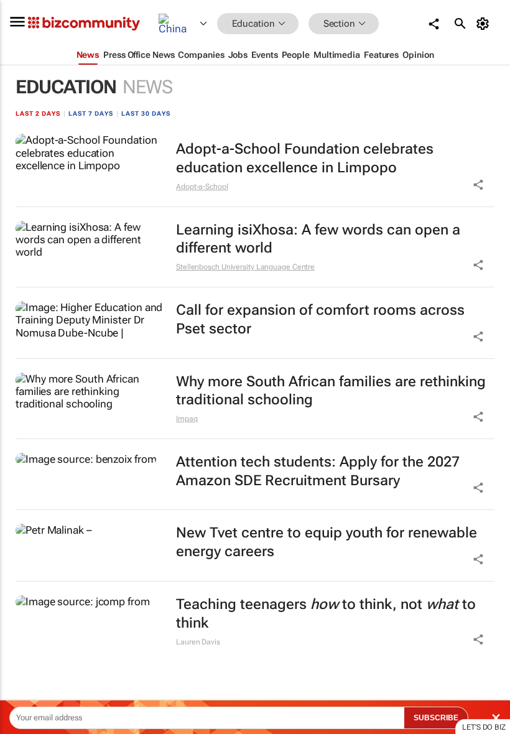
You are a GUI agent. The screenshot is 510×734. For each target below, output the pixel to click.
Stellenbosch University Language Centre (245, 266)
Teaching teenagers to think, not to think (326, 613)
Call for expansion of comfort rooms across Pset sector (320, 319)
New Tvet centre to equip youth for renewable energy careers (326, 542)
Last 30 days (145, 113)
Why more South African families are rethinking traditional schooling (331, 391)
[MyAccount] (484, 23)
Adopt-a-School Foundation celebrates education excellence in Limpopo (305, 158)
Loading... (23, 674)
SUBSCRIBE (436, 717)
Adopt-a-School (202, 186)
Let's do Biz (484, 727)
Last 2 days (38, 113)
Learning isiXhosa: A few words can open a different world (318, 239)
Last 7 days (90, 113)
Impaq (187, 418)
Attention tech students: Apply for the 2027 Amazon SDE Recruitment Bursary (318, 471)
